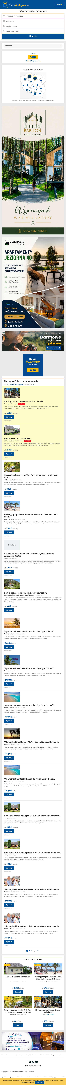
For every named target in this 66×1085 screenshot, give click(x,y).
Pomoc (45, 1076)
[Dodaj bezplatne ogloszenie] (33, 365)
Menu (59, 4)
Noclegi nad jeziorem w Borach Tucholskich (24, 401)
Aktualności (20, 1076)
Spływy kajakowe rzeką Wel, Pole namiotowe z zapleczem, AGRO (31, 476)
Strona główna (4, 1077)
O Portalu (12, 1077)
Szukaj (33, 36)
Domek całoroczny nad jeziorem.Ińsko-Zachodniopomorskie (32, 816)
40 (37, 951)
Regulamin (37, 1076)
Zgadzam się (39, 1082)
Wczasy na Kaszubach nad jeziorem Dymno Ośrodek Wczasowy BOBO (29, 555)
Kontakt (62, 1076)
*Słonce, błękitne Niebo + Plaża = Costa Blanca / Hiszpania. (31, 742)
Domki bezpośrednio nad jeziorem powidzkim (25, 593)
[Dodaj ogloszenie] (52, 347)
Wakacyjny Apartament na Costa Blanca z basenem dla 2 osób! (30, 515)
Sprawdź (9, 417)
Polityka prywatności (52, 1077)
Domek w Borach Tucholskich (18, 438)
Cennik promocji (27, 1077)
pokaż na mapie (13, 404)
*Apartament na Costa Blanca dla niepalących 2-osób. (29, 668)
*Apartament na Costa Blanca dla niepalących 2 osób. (29, 631)
